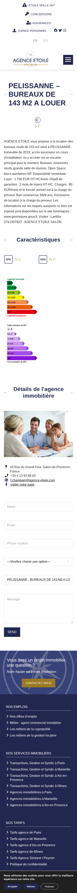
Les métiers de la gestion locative (33, 735)
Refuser (31, 886)
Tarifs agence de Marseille (28, 839)
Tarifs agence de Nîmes (26, 851)
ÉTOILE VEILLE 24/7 (41, 5)
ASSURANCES (41, 23)
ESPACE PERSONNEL (32, 31)
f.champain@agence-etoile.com (32, 480)
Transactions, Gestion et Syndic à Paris (37, 763)
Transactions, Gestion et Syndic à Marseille (40, 769)
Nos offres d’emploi (23, 716)
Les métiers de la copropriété (30, 729)
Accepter (12, 886)
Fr (35, 40)
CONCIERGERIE (41, 14)
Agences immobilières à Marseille (33, 798)
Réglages (49, 886)
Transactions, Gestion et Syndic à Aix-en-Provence (38, 777)
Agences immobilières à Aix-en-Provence (39, 805)
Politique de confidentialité (28, 864)
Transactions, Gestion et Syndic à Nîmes (38, 786)
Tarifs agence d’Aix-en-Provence (32, 845)
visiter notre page (22, 484)
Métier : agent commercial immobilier (35, 722)
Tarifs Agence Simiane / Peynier (32, 858)
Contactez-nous (38, 683)
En (45, 40)
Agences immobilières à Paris (31, 792)
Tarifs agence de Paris (25, 832)
